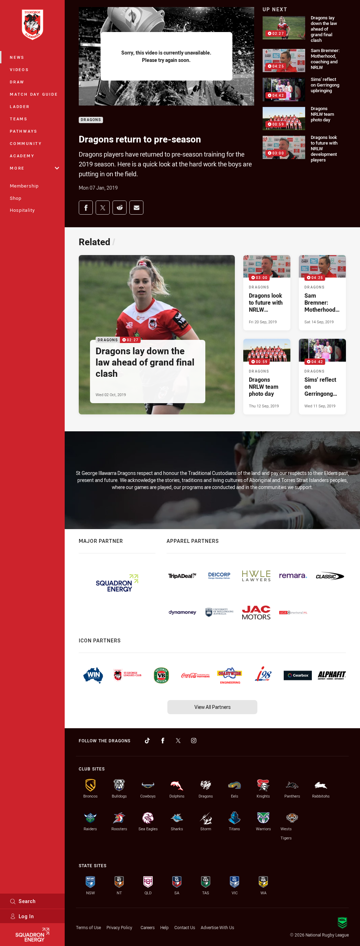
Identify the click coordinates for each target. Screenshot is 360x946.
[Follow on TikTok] (147, 740)
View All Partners (212, 707)
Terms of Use (88, 927)
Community (26, 143)
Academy (22, 155)
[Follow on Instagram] (194, 740)
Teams (19, 118)
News (17, 57)
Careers (148, 927)
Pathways (24, 131)
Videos (19, 69)
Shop (15, 198)
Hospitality (22, 210)
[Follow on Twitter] (178, 740)
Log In (26, 916)
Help (164, 927)
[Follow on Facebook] (163, 740)
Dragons (91, 120)
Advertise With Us (217, 927)
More (17, 168)
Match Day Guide (34, 94)
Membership (24, 186)
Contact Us (184, 927)
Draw (17, 81)
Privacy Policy (119, 927)
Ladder (20, 106)
